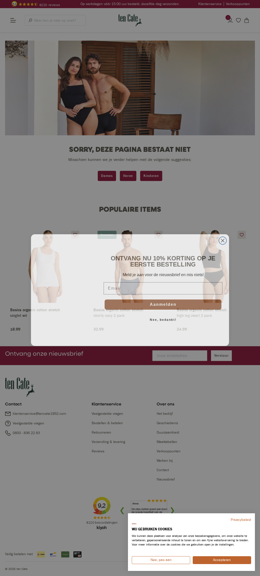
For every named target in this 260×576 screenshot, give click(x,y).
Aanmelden (163, 302)
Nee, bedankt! (163, 318)
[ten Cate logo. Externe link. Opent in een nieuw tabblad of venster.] (134, 523)
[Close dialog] (222, 238)
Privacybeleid (241, 520)
